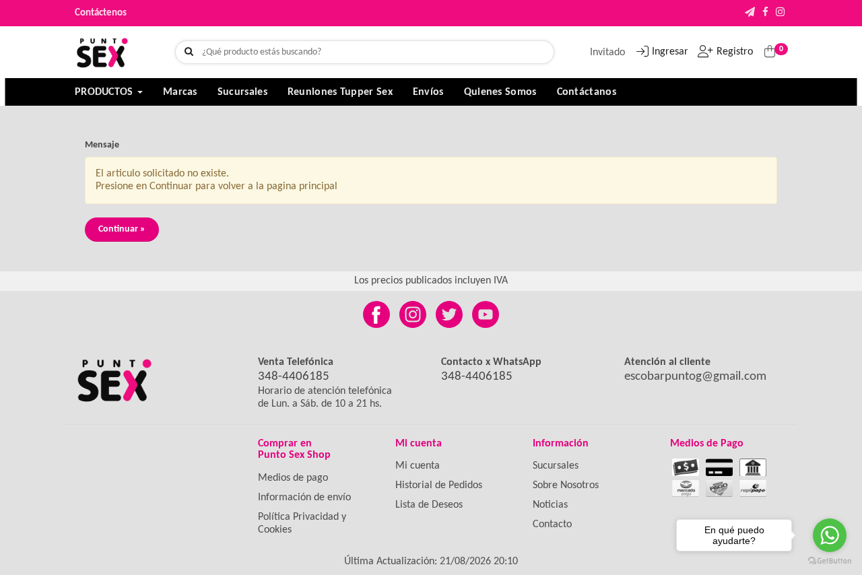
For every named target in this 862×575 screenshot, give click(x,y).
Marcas (180, 92)
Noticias (550, 505)
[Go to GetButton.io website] (829, 561)
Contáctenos (101, 13)
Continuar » (121, 229)
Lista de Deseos (429, 505)
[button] (750, 13)
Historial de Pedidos (438, 485)
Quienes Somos (500, 92)
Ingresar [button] (670, 51)
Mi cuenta (417, 466)
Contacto (552, 524)
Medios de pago (293, 478)
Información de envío (304, 497)
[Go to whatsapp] (830, 535)
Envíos (428, 92)
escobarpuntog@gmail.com (695, 376)
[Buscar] (188, 52)
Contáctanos (586, 92)
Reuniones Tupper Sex (340, 92)
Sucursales (242, 92)
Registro (735, 51)
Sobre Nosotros (566, 485)
